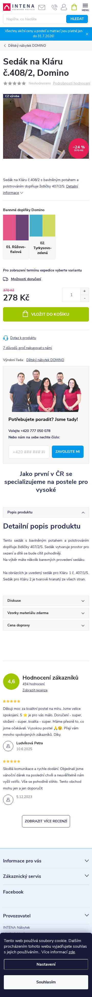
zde (71, 952)
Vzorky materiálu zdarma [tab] (28, 612)
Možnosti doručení (26, 279)
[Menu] (85, 7)
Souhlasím (46, 982)
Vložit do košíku (50, 314)
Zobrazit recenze (35, 690)
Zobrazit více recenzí (46, 821)
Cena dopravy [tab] (18, 625)
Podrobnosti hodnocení (71, 83)
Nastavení (46, 964)
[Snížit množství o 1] (84, 298)
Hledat (77, 19)
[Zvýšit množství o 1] (84, 291)
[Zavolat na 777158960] (54, 7)
